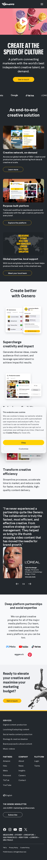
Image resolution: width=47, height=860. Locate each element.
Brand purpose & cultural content (17, 744)
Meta (5, 770)
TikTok (6, 780)
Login (36, 761)
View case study (30, 577)
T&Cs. (5, 847)
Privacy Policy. (13, 847)
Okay (23, 442)
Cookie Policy (12, 432)
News (21, 765)
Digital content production (15, 724)
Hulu (5, 765)
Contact (22, 780)
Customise (23, 448)
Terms (37, 765)
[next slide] (30, 583)
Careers (22, 775)
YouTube (7, 785)
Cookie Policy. (25, 847)
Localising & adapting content (16, 729)
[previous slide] (17, 583)
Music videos (9, 748)
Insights (22, 770)
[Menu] (42, 4)
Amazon (6, 761)
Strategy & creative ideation (15, 739)
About (21, 761)
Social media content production (17, 734)
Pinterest (7, 775)
